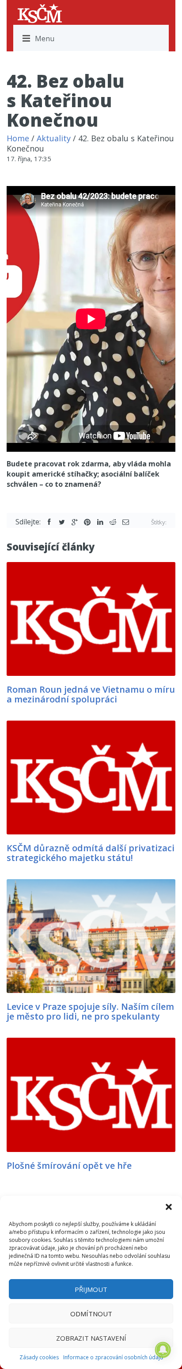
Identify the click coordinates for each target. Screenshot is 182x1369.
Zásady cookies (39, 1357)
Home (18, 138)
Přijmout (91, 1289)
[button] (168, 1206)
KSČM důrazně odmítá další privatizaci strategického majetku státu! (90, 853)
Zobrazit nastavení (91, 1338)
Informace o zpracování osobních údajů (113, 1357)
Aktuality (54, 138)
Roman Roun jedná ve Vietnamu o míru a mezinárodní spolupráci (91, 694)
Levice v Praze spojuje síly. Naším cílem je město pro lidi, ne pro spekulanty (90, 1011)
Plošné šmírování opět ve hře (69, 1165)
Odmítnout (91, 1313)
